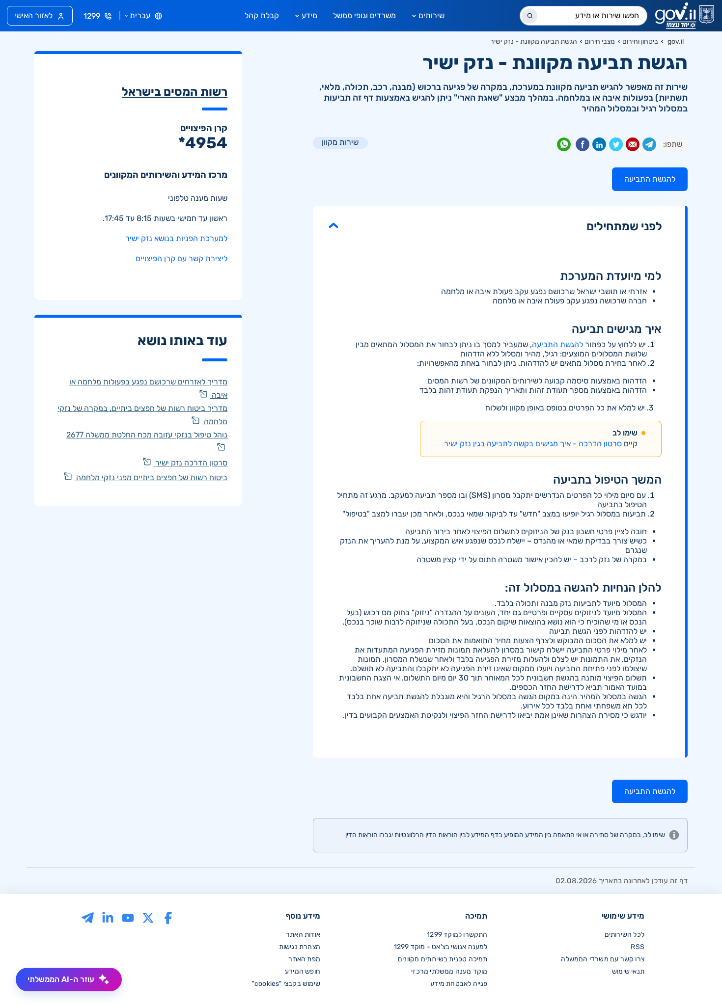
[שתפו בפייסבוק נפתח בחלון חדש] (582, 146)
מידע (309, 15)
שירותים (431, 15)
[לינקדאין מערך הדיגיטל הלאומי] (108, 917)
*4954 (202, 143)
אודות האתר (303, 934)
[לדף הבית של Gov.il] (684, 15)
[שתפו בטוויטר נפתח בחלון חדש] (616, 146)
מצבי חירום (599, 41)
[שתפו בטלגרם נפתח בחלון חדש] (649, 146)
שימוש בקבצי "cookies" (286, 984)
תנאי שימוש (628, 971)
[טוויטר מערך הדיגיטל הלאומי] (148, 917)
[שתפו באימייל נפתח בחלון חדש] (632, 146)
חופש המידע (302, 971)
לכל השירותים (624, 934)
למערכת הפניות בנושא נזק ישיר (176, 238)
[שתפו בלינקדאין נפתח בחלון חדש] (599, 146)
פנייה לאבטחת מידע (458, 984)
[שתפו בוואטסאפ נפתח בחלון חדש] (563, 146)
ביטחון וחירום (640, 41)
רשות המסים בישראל (174, 92)
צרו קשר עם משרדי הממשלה (602, 959)
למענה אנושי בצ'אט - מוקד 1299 (441, 947)
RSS (637, 947)
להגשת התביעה (557, 344)
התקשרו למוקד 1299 (457, 934)
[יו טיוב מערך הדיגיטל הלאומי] (128, 917)
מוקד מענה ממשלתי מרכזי (449, 971)
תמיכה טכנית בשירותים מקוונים (443, 959)
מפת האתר (304, 959)
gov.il (675, 41)
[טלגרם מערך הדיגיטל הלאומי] (88, 917)
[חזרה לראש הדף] (694, 979)
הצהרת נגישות (299, 947)
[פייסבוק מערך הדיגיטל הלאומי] (168, 917)
